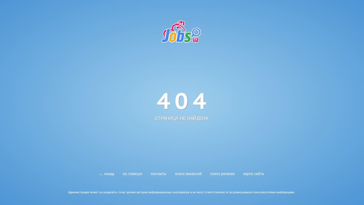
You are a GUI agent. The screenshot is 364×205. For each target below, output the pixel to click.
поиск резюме (222, 173)
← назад (106, 173)
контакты (158, 173)
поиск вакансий (188, 173)
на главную (132, 173)
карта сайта (253, 173)
